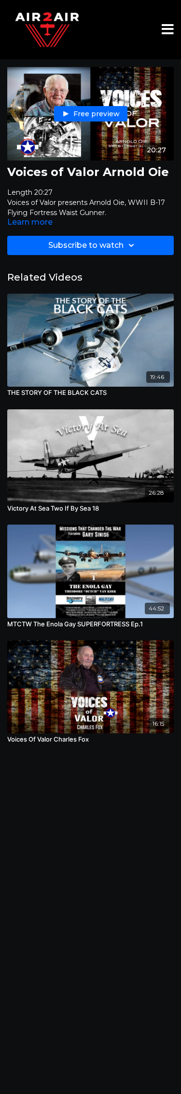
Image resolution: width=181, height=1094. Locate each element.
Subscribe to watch (86, 245)
